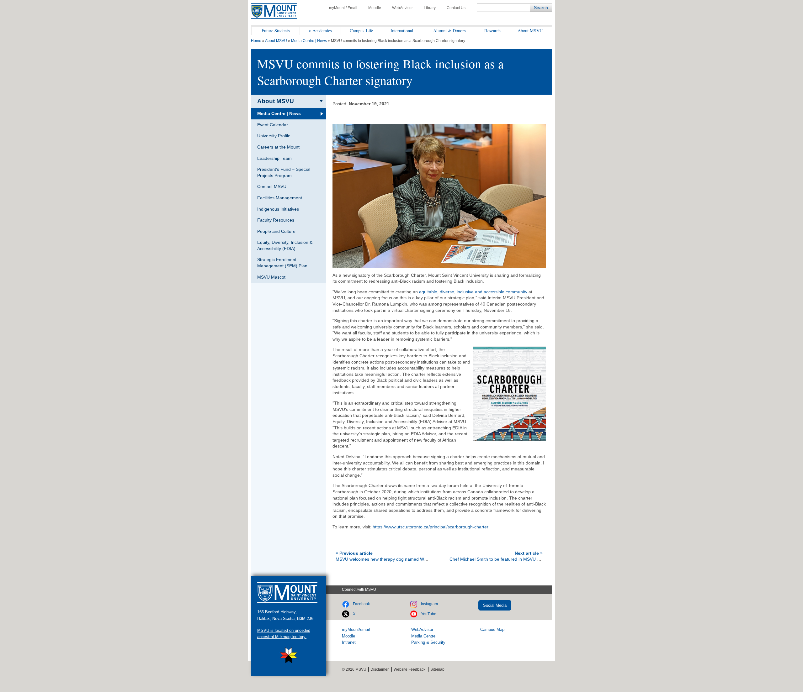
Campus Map (492, 629)
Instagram (429, 604)
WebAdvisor (402, 8)
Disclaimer (379, 669)
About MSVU (530, 31)
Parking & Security (428, 642)
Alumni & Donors (449, 31)
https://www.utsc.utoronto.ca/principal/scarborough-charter (430, 526)
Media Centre (423, 636)
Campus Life (361, 31)
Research (492, 31)
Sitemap (437, 669)
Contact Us (456, 8)
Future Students (276, 31)
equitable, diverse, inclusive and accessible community (473, 291)
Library (430, 8)
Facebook (361, 604)
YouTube (428, 614)
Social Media (495, 605)
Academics (322, 31)
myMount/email (356, 629)
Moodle (374, 8)
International (402, 31)
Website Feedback (409, 669)
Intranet (349, 642)
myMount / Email (343, 8)
